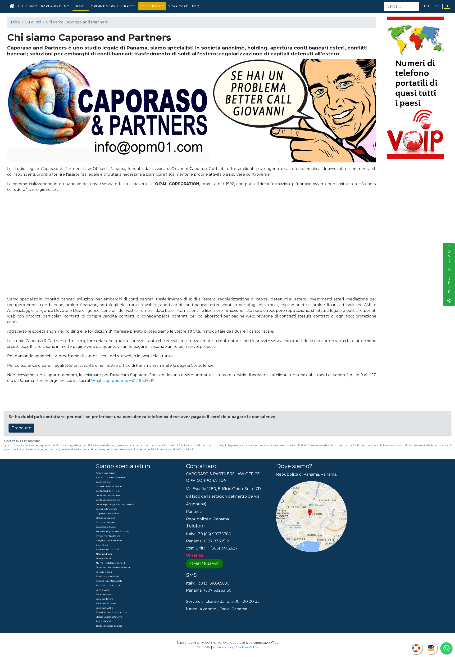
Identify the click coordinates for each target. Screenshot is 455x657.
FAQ (195, 6)
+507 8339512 (207, 563)
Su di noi (33, 22)
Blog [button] (79, 6)
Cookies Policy (247, 647)
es (437, 6)
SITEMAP (203, 647)
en (426, 6)
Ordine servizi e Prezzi (113, 6)
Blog (15, 22)
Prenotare (21, 428)
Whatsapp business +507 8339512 (123, 380)
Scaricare (178, 6)
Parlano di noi (56, 6)
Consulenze (152, 6)
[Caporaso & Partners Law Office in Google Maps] (311, 516)
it (447, 6)
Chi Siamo (27, 6)
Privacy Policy (223, 647)
